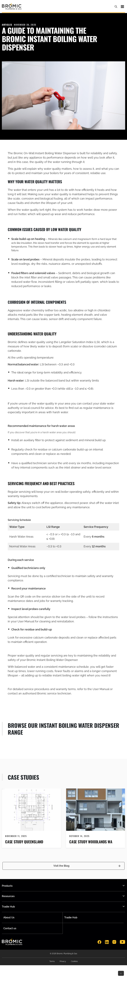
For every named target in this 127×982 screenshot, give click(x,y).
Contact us (9, 928)
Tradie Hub (70, 917)
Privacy (63, 961)
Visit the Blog (61, 865)
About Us (8, 917)
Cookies (74, 961)
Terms (52, 961)
